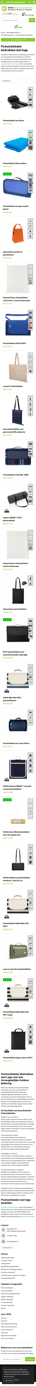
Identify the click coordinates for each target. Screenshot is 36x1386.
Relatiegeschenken (13, 32)
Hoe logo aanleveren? (8, 1272)
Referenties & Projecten (9, 1327)
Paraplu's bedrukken (7, 1305)
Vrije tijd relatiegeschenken (10, 1207)
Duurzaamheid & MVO (8, 1278)
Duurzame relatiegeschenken (10, 1294)
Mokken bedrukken (7, 1299)
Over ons (4, 1318)
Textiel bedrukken (7, 1302)
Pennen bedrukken (7, 1288)
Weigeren (17, 1380)
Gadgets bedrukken (7, 1297)
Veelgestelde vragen (7, 1258)
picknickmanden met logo (9, 64)
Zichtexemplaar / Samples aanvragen (13, 1275)
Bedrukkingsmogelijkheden (10, 1266)
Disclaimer (4, 1333)
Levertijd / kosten (6, 1260)
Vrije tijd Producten (7, 35)
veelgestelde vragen (28, 1216)
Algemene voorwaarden (9, 1335)
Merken (3, 1308)
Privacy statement (7, 1330)
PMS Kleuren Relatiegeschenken (11, 1269)
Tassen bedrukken (7, 1291)
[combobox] (15, 20)
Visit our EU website (7, 1338)
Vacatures (4, 1321)
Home (3, 32)
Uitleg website (6, 1263)
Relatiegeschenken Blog (9, 1324)
